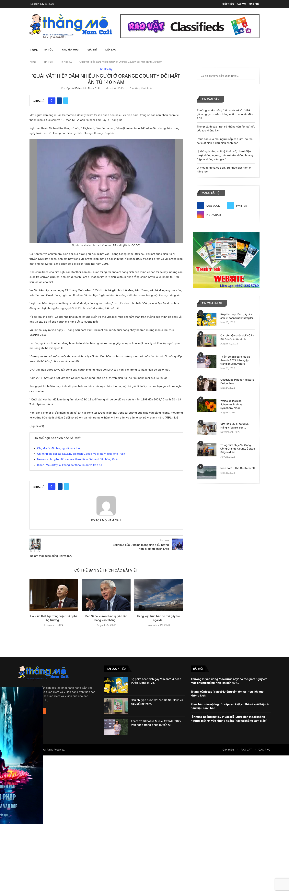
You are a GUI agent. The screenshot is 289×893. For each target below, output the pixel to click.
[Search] (258, 49)
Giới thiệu (228, 4)
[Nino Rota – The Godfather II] (206, 472)
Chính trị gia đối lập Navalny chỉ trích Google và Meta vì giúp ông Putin (81, 453)
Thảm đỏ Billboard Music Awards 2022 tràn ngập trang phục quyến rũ (235, 360)
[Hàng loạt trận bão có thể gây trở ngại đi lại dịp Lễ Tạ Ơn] (158, 595)
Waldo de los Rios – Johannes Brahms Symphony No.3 (231, 404)
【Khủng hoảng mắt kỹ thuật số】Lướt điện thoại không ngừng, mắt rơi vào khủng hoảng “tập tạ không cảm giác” (225, 155)
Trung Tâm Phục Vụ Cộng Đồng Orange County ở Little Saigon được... (237, 448)
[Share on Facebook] (59, 100)
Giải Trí (92, 49)
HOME (34, 49)
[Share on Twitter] (65, 100)
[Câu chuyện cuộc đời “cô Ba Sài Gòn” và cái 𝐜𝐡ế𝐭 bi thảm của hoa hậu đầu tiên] (206, 340)
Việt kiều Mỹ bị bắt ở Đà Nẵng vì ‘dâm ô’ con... (234, 425)
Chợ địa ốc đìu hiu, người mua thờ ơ (60, 448)
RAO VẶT (241, 4)
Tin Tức (48, 49)
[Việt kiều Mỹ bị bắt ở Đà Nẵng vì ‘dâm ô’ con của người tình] (206, 428)
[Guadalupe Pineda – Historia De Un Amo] (206, 384)
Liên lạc (110, 49)
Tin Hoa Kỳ (65, 61)
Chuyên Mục (70, 49)
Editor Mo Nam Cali (87, 88)
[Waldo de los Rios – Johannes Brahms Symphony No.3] (206, 405)
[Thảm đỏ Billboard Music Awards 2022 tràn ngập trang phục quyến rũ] (206, 361)
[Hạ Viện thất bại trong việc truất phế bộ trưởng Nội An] (53, 595)
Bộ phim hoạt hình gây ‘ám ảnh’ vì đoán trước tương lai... (237, 316)
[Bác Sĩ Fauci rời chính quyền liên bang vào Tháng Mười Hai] (106, 595)
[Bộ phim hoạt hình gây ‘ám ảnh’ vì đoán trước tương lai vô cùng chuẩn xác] (206, 319)
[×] (144, 824)
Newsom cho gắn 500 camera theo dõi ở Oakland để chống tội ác (78, 459)
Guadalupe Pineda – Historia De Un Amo (237, 381)
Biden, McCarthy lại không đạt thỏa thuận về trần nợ (69, 464)
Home (32, 61)
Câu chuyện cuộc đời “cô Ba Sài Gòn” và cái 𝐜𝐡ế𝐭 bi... (237, 337)
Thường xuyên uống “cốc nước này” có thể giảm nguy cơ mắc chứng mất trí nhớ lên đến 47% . (225, 114)
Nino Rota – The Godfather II (237, 468)
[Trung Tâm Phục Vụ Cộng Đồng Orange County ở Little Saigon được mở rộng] (206, 449)
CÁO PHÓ (254, 4)
